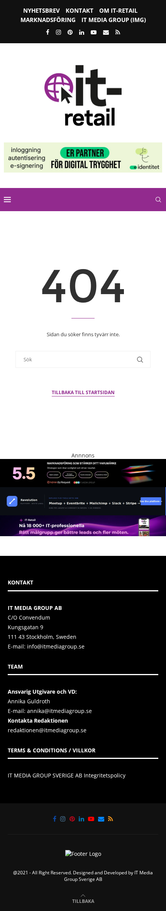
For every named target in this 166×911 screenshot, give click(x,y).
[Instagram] (58, 32)
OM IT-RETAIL (118, 10)
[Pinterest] (70, 32)
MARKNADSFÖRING (48, 20)
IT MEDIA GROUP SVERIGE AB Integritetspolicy (66, 775)
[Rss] (117, 32)
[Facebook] (47, 32)
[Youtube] (94, 32)
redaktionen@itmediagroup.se (47, 730)
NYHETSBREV (41, 10)
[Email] (106, 32)
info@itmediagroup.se (56, 646)
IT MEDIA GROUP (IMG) (113, 20)
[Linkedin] (81, 32)
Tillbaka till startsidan (83, 392)
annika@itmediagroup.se (59, 711)
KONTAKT (79, 10)
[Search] (158, 199)
